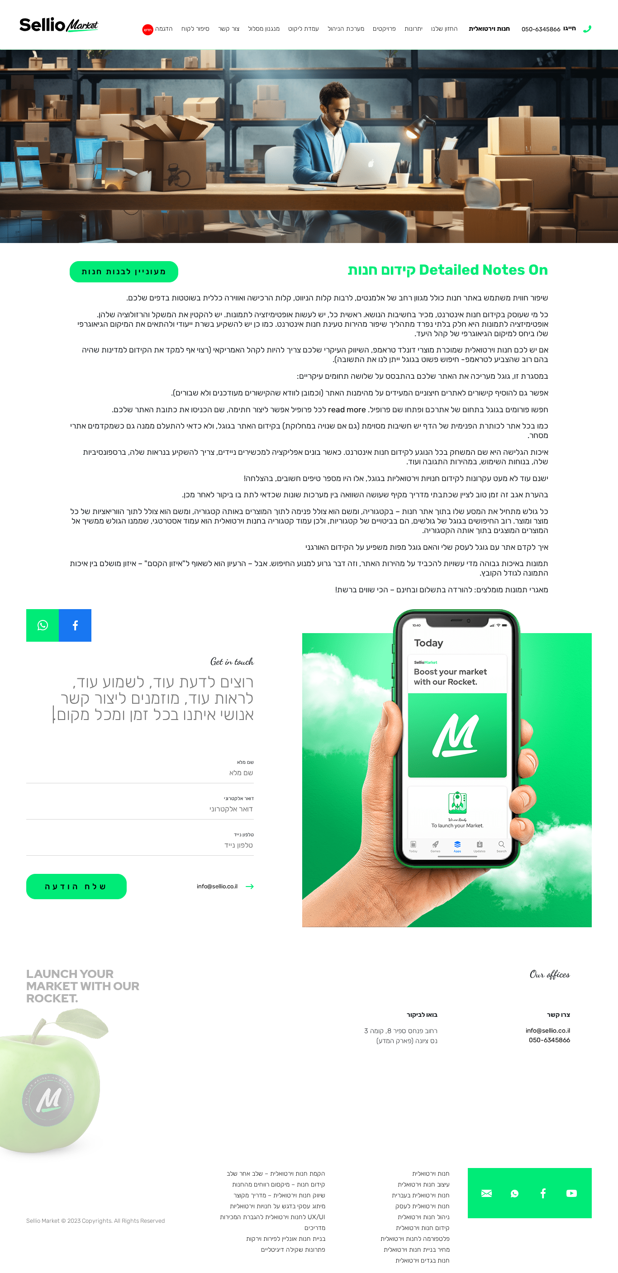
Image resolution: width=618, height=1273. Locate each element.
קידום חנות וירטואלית (423, 1228)
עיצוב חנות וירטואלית (424, 1184)
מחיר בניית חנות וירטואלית (417, 1250)
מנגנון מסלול (264, 29)
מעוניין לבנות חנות (123, 271)
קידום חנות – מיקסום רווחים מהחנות (278, 1184)
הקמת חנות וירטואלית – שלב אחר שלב (276, 1174)
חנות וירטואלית (489, 29)
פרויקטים (384, 29)
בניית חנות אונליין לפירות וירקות (285, 1239)
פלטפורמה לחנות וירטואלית (415, 1239)
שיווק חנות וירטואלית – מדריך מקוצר (279, 1195)
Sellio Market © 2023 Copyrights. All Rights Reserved (95, 1220)
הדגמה (164, 29)
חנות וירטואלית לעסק (422, 1206)
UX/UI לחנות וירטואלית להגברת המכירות (272, 1217)
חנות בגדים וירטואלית (422, 1260)
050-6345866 (549, 1040)
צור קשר (228, 29)
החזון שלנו (444, 29)
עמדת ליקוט (303, 29)
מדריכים (314, 1228)
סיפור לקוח (195, 29)
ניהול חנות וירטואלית (424, 1217)
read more (347, 409)
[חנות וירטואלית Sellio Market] (59, 24)
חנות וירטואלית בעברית (421, 1195)
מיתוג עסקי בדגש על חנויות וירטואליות (277, 1206)
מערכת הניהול (346, 29)
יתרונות (413, 29)
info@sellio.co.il (217, 886)
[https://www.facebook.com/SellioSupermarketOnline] (75, 625)
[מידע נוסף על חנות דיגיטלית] (571, 1192)
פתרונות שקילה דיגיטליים (293, 1250)
